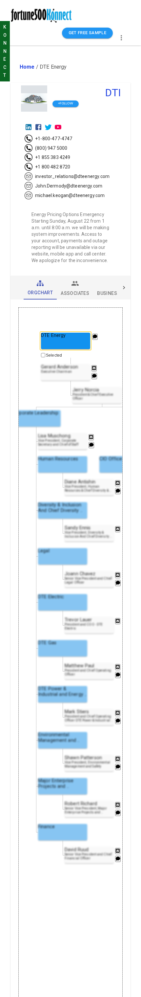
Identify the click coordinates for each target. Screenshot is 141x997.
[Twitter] (48, 127)
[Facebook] (38, 127)
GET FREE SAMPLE (88, 32)
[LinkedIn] (28, 127)
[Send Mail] (94, 368)
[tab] (40, 287)
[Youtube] (58, 127)
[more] (121, 38)
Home (27, 67)
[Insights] (95, 337)
